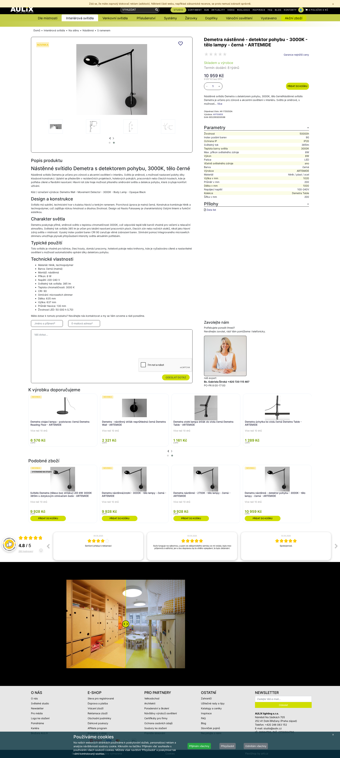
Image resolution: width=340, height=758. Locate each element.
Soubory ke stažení (155, 728)
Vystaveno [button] (269, 18)
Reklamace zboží (97, 713)
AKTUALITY (218, 9)
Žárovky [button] (191, 18)
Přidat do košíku (297, 86)
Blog (203, 723)
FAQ (270, 9)
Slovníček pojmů (210, 728)
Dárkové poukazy (98, 723)
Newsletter (37, 708)
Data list (211, 209)
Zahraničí (206, 698)
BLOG (278, 9)
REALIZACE (243, 9)
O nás (34, 698)
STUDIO (178, 9)
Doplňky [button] (211, 18)
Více (219, 103)
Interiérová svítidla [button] (80, 18)
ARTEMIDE (218, 114)
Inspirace (206, 713)
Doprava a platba (98, 703)
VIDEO (231, 9)
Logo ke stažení (40, 718)
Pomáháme (37, 723)
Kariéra (35, 728)
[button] (109, 142)
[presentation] (110, 138)
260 (26, 551)
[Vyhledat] (156, 10)
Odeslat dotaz (176, 377)
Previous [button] (48, 546)
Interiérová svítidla (54, 30)
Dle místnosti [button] (47, 18)
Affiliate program (97, 728)
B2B (206, 9)
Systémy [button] (170, 18)
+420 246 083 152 (276, 724)
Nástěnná (88, 30)
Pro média (37, 713)
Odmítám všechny (255, 746)
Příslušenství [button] (146, 18)
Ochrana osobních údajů (158, 723)
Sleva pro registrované (101, 698)
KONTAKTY (290, 9)
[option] (98, 546)
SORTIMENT (195, 9)
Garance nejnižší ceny (296, 54)
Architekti (149, 703)
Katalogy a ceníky (211, 708)
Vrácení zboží (95, 708)
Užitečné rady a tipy (213, 703)
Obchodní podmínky (99, 718)
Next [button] (336, 546)
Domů (36, 30)
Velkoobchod (151, 698)
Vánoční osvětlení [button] (239, 18)
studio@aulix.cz (273, 728)
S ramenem (103, 30)
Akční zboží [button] (293, 18)
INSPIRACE (259, 9)
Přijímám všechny (199, 746)
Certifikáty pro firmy (156, 718)
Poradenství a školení (156, 708)
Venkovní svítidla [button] (115, 18)
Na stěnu (74, 30)
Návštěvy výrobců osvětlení (160, 713)
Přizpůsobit (227, 746)
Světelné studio (40, 703)
